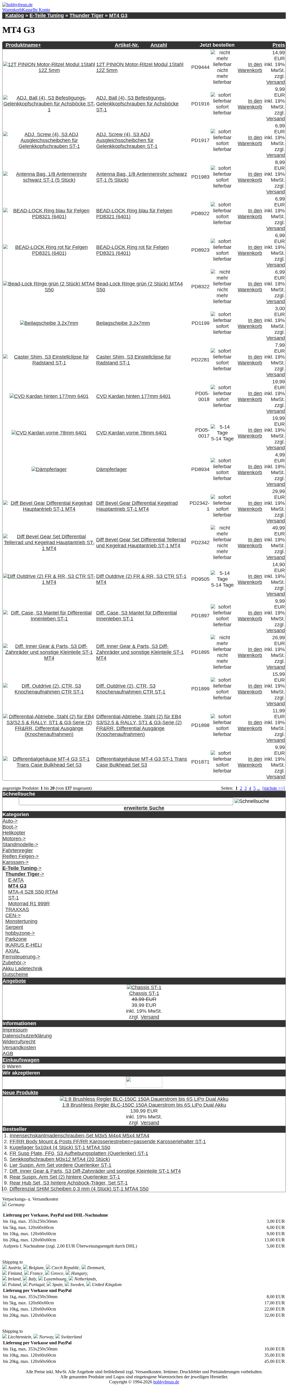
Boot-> (10, 827)
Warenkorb (12, 9)
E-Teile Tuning (47, 15)
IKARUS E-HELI (23, 945)
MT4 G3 (118, 15)
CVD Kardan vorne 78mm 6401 (131, 433)
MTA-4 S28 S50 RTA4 (33, 892)
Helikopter (14, 833)
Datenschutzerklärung (27, 1036)
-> (22, 868)
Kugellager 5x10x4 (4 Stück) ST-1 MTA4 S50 (60, 1147)
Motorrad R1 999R (29, 903)
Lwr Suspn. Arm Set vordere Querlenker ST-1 (60, 1165)
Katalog (14, 15)
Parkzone (16, 939)
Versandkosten (19, 1047)
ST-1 (13, 898)
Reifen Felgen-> (21, 856)
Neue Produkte (20, 1092)
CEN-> (13, 915)
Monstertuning (21, 921)
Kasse (27, 9)
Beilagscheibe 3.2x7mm (123, 323)
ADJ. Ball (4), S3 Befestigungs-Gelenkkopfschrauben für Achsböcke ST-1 (137, 103)
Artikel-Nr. (127, 45)
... (258, 788)
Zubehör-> (14, 962)
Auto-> (10, 821)
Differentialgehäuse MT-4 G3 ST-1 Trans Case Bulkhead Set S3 (141, 762)
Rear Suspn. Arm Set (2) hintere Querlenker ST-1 (65, 1177)
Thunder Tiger (86, 15)
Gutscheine (15, 974)
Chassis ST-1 (144, 993)
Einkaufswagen (21, 1060)
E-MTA (16, 880)
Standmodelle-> (20, 844)
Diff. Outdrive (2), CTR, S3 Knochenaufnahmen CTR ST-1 (130, 689)
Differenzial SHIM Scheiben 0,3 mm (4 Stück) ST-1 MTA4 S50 (79, 1189)
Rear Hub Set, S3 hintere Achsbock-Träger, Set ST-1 (69, 1183)
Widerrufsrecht (19, 1041)
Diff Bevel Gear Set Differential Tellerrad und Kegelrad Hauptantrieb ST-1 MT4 (141, 542)
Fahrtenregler (18, 850)
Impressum (15, 1030)
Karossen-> (16, 862)
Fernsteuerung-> (21, 957)
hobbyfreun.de (166, 1381)
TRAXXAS (17, 909)
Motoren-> (14, 838)
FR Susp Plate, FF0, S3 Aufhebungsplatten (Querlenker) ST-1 (79, 1153)
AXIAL (12, 951)
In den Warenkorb (250, 67)
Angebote (14, 981)
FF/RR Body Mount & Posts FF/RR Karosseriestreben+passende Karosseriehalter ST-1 (108, 1141)
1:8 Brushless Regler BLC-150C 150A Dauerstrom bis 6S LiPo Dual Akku (144, 1105)
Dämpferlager (111, 469)
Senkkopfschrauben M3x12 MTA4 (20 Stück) (60, 1159)
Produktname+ (23, 45)
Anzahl (158, 45)
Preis (279, 45)
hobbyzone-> (20, 933)
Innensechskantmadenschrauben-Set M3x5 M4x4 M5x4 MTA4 (79, 1135)
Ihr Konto (41, 9)
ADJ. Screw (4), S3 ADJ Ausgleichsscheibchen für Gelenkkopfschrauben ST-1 (127, 140)
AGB (8, 1053)
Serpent (14, 927)
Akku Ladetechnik (22, 968)
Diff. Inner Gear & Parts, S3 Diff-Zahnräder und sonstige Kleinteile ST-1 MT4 (140, 652)
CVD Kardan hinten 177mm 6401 (133, 396)
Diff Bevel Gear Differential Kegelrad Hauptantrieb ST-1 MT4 (137, 506)
